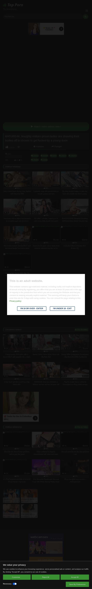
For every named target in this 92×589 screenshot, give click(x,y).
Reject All (45, 577)
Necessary (7, 584)
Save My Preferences (77, 584)
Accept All (74, 577)
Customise (16, 577)
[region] (46, 575)
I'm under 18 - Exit (62, 308)
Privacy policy (15, 301)
